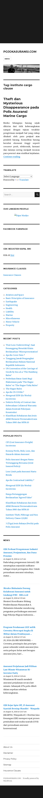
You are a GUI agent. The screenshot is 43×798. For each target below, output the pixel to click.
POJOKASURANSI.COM (19, 51)
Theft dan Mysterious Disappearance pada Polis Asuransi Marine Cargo (21, 107)
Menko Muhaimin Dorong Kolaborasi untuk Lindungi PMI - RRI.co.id (16, 591)
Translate (24, 180)
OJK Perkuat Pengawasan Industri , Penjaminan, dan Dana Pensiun (20, 552)
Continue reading (11, 156)
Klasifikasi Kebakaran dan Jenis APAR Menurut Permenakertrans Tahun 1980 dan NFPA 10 (21, 419)
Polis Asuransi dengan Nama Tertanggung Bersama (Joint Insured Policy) (19, 462)
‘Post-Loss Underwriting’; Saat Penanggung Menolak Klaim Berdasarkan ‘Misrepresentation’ (22, 348)
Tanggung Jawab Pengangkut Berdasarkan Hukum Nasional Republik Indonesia (20, 361)
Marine (9, 315)
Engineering (12, 305)
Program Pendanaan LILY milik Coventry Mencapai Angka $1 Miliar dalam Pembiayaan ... (19, 630)
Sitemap (7, 765)
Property (10, 325)
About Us (7, 747)
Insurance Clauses (12, 275)
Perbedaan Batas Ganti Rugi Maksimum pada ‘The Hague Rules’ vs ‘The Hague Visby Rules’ (22, 382)
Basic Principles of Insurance (20, 298)
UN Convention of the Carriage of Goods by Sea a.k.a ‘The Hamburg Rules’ (22, 371)
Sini (12, 255)
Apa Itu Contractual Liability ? (20, 480)
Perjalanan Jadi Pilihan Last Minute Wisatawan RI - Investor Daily (20, 669)
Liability (10, 311)
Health (9, 308)
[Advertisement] (21, 21)
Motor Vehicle (12, 322)
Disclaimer (8, 753)
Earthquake (11, 301)
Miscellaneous (13, 318)
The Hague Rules (14, 389)
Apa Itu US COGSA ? (15, 392)
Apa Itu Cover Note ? (15, 355)
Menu (7, 59)
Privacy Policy (9, 759)
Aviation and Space (15, 295)
